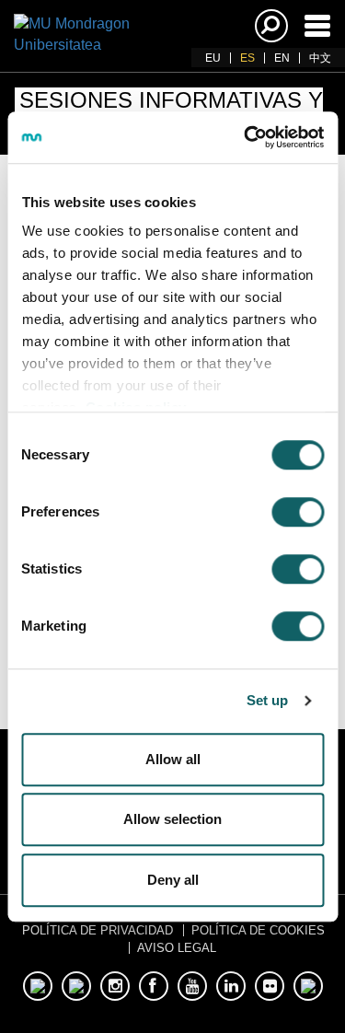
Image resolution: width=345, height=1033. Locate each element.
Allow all (173, 759)
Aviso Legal (176, 948)
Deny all (173, 880)
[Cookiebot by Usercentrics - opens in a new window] (245, 137)
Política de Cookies (258, 930)
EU (213, 58)
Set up (268, 700)
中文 (320, 58)
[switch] (297, 512)
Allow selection (172, 819)
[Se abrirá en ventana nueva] (37, 986)
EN (282, 58)
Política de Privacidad (97, 930)
